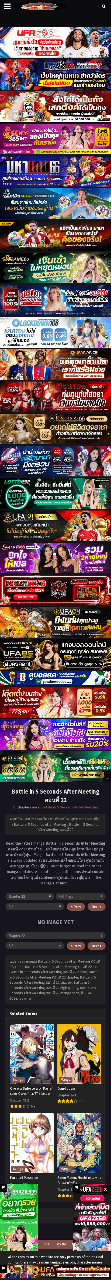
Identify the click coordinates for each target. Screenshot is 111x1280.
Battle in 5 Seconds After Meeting (69, 807)
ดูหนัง (61, 1244)
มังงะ (47, 1244)
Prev (77, 907)
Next (96, 907)
